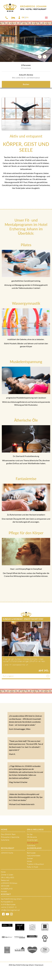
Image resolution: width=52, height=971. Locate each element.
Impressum (39, 965)
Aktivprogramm (32, 843)
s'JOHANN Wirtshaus (9, 883)
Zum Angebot (8, 676)
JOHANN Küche (7, 853)
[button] (40, 57)
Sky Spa (29, 834)
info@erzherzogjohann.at (10, 910)
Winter (29, 861)
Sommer (30, 858)
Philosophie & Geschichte (10, 837)
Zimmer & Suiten (7, 875)
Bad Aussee (31, 853)
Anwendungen (32, 840)
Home (4, 829)
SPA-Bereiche (32, 837)
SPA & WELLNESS (35, 829)
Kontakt (4, 891)
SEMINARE (5, 886)
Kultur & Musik (32, 867)
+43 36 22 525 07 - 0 (8, 907)
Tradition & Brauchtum (35, 864)
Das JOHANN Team (8, 834)
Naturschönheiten (33, 856)
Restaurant (7, 848)
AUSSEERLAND (34, 848)
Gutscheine (5, 840)
